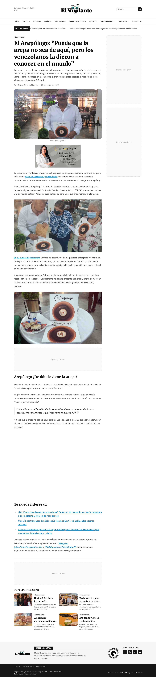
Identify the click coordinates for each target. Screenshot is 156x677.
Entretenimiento (106, 21)
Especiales (122, 21)
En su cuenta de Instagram (27, 258)
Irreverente (136, 21)
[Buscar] (140, 9)
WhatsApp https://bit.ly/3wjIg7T (60, 547)
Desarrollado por (125, 673)
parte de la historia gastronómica (41, 176)
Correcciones (40, 666)
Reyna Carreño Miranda (28, 85)
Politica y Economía (77, 21)
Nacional (48, 21)
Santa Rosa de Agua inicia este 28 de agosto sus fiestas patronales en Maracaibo (94, 28)
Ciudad (26, 21)
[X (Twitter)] (135, 652)
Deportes (93, 21)
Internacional (60, 21)
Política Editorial (28, 666)
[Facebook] (125, 652)
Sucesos (37, 21)
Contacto (17, 666)
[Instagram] (130, 652)
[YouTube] (140, 652)
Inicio (17, 21)
